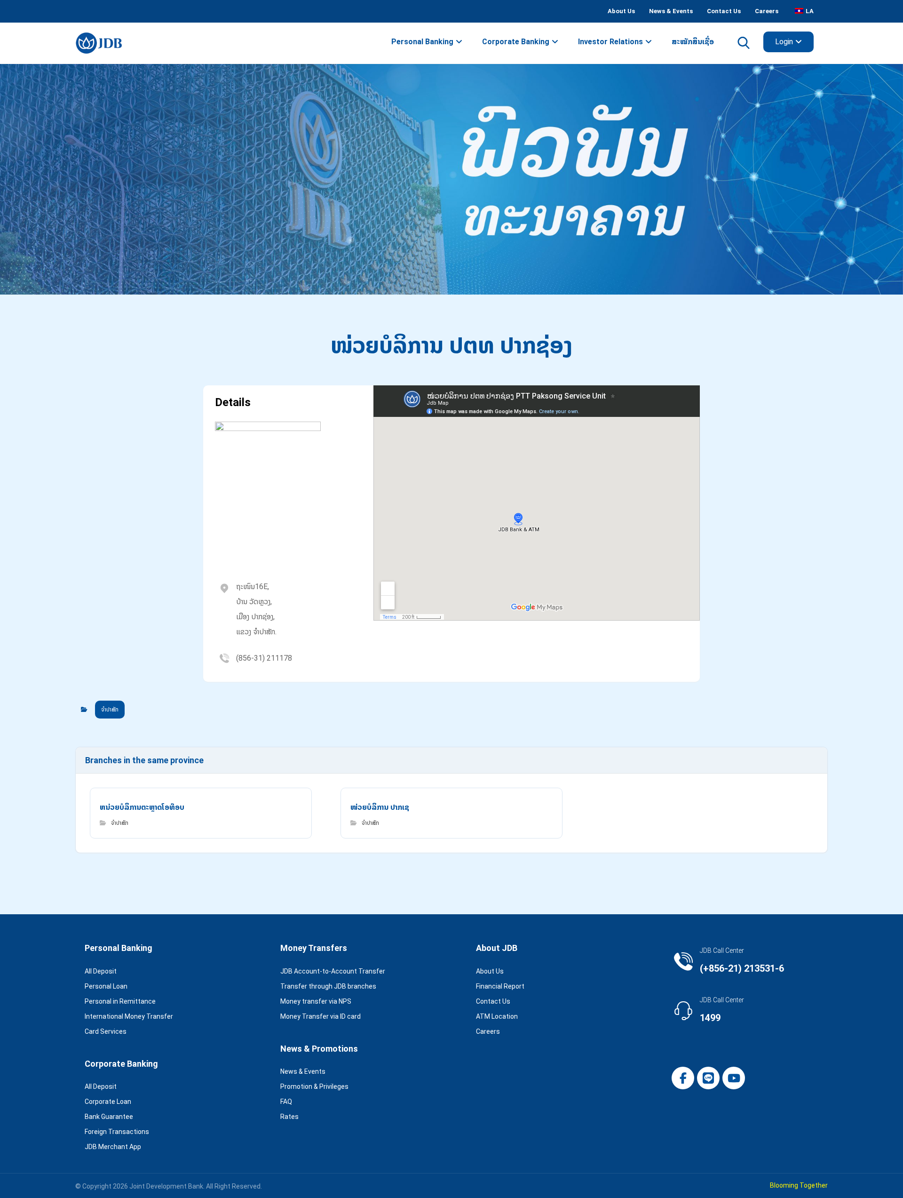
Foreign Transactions (117, 1131)
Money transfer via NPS (315, 1001)
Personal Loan (106, 986)
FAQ (286, 1101)
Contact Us (493, 1001)
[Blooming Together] (98, 43)
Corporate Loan (108, 1101)
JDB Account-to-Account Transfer (332, 971)
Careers (488, 1031)
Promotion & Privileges (314, 1086)
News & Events (302, 1071)
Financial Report (500, 986)
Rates (289, 1116)
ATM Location (497, 1016)
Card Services (106, 1031)
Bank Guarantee (109, 1116)
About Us (490, 971)
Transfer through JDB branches (328, 986)
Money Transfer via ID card (320, 1016)
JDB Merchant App (113, 1146)
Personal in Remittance (120, 1001)
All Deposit (101, 971)
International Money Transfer (129, 1016)
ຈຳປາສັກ (110, 709)
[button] (683, 1078)
